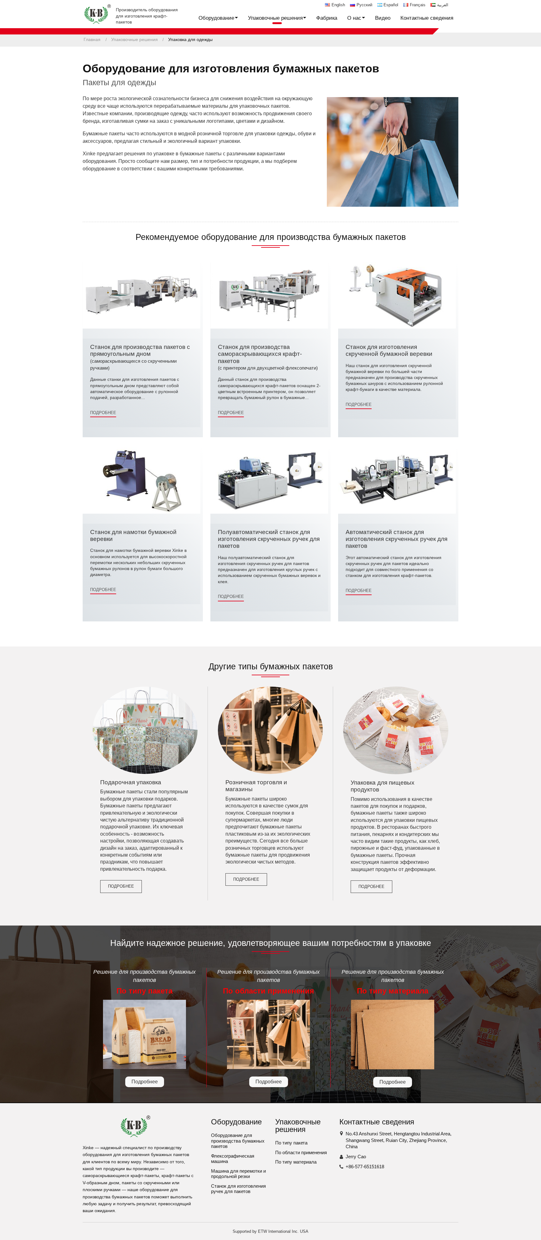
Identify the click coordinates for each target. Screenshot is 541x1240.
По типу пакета (291, 1142)
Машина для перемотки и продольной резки (238, 1173)
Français (417, 5)
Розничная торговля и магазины (256, 785)
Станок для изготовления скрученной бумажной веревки (389, 350)
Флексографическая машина (232, 1158)
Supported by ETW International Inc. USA (270, 1231)
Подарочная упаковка (130, 782)
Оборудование (236, 1122)
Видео (382, 18)
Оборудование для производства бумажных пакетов (238, 1141)
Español (391, 5)
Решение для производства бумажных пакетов (144, 982)
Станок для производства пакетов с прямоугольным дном (140, 357)
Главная (92, 39)
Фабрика (326, 18)
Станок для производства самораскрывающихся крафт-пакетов (268, 357)
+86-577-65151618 (365, 1166)
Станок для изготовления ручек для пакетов (238, 1188)
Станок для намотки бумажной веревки (133, 535)
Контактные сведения (426, 18)
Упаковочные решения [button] (275, 18)
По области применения (301, 1152)
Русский (364, 5)
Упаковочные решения (134, 39)
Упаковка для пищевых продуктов (383, 786)
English (338, 5)
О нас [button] (354, 18)
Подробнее (103, 412)
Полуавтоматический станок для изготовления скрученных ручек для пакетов (269, 539)
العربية (442, 5)
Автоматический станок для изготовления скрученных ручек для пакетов (396, 539)
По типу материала (296, 1162)
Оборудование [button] (216, 18)
